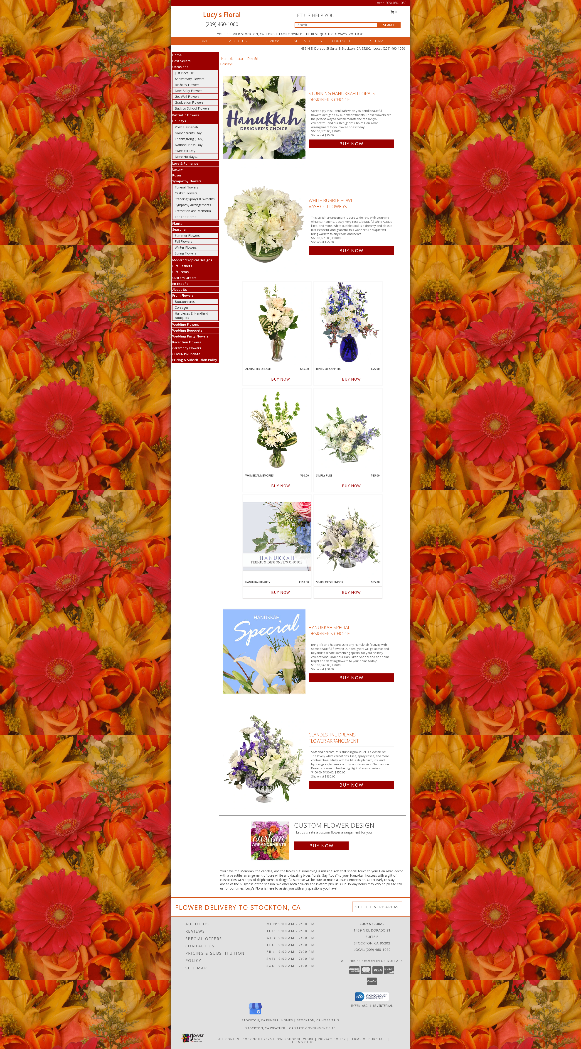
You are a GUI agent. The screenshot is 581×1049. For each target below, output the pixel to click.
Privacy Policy (332, 1039)
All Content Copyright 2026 (245, 1039)
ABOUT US (238, 41)
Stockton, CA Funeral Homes (267, 1020)
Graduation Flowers (189, 102)
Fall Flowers (183, 241)
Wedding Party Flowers (190, 336)
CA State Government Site (312, 1028)
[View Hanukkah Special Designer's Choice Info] (264, 651)
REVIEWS (273, 41)
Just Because (184, 73)
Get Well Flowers (187, 96)
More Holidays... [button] (186, 156)
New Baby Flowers (188, 90)
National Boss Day (188, 145)
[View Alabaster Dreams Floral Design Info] (277, 323)
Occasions (180, 67)
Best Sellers (181, 61)
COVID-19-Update (186, 354)
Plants (177, 223)
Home (177, 55)
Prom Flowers (182, 295)
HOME (203, 41)
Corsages (182, 307)
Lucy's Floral (222, 14)
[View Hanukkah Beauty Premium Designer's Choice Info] (277, 536)
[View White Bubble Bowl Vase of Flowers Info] (264, 224)
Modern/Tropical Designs (192, 260)
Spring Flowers (185, 253)
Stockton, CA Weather (265, 1028)
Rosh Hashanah (186, 127)
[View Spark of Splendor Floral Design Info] (348, 536)
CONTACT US (343, 41)
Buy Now (351, 144)
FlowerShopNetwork (293, 1039)
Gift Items (180, 272)
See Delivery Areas (377, 907)
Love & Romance (185, 163)
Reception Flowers (186, 342)
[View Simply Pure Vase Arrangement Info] (348, 430)
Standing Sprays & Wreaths (195, 199)
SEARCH (389, 25)
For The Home (185, 217)
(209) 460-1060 (395, 3)
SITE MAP (378, 41)
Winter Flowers (186, 247)
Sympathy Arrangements (193, 205)
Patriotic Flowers (185, 115)
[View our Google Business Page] (255, 1014)
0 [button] (395, 12)
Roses (176, 175)
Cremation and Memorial (193, 211)
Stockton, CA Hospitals (318, 1020)
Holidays (179, 121)
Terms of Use (304, 1042)
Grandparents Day (188, 133)
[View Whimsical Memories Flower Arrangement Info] (277, 430)
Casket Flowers (186, 193)
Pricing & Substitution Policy (194, 360)
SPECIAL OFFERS (308, 41)
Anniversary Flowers (189, 79)
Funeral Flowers (186, 187)
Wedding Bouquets (187, 330)
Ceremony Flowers (186, 348)
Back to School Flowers (192, 108)
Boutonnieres (185, 301)
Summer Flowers (187, 235)
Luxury (177, 169)
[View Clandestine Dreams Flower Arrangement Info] (264, 759)
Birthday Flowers (187, 85)
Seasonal (179, 229)
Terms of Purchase (368, 1039)
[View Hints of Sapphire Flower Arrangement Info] (348, 323)
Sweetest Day (185, 151)
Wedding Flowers (185, 324)
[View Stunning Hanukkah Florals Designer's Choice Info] (264, 117)
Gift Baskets (182, 266)
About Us (179, 289)
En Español (181, 283)
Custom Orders (184, 278)
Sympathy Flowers (186, 181)
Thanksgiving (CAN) (189, 139)
